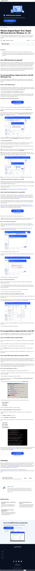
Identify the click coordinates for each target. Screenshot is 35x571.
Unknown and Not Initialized (18, 196)
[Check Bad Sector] (17, 126)
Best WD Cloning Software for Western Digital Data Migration (17, 189)
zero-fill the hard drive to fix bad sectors (7, 470)
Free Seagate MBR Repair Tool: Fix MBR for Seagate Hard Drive (7, 510)
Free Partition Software (4, 27)
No (30, 478)
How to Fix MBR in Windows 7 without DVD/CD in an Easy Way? (8, 503)
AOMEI (4, 40)
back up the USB (8, 224)
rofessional (2, 206)
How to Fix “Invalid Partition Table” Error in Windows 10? (25, 503)
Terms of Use (19, 568)
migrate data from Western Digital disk (13, 466)
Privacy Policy (15, 568)
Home (1, 27)
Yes (26, 478)
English (17, 564)
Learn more (21, 570)
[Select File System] (17, 166)
